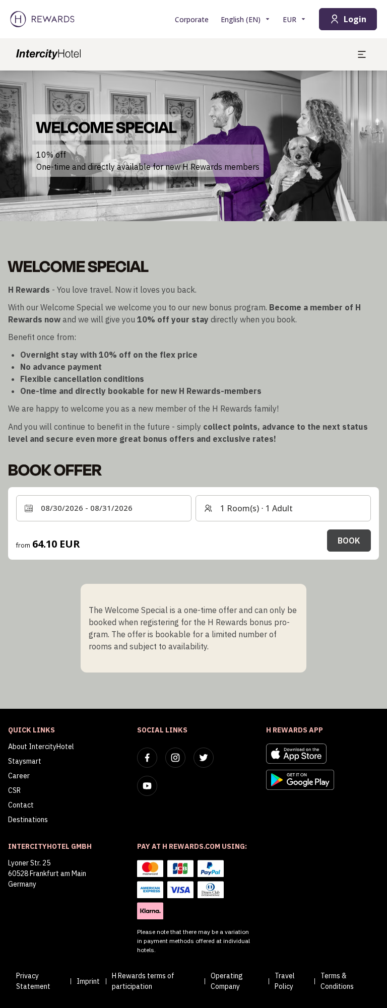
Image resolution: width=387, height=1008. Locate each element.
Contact (21, 805)
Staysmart (24, 761)
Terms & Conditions (337, 981)
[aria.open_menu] (362, 54)
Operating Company (227, 981)
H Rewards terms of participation (143, 981)
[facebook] (147, 758)
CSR (14, 790)
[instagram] (175, 758)
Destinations (28, 819)
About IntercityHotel (41, 746)
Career (19, 775)
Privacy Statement (33, 981)
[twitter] (204, 758)
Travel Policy (285, 981)
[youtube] (147, 786)
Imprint (88, 981)
